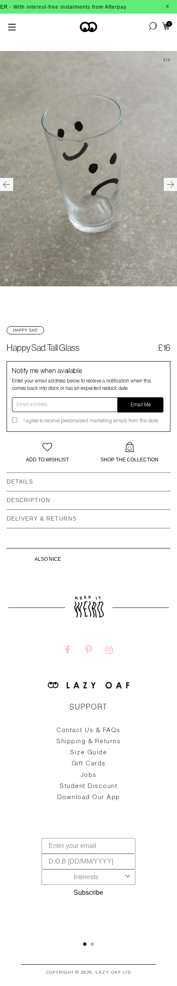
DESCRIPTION (28, 500)
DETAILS (20, 481)
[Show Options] (127, 877)
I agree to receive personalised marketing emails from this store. (91, 421)
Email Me (140, 405)
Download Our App (88, 798)
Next (170, 184)
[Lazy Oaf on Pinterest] (88, 651)
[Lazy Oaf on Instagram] (109, 651)
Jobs (89, 775)
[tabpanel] (88, 783)
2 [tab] (92, 944)
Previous (6, 184)
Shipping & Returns (88, 742)
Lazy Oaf (108, 973)
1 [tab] (84, 944)
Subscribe (88, 892)
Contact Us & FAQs (88, 731)
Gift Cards (89, 764)
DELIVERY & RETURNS (42, 518)
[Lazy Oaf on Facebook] (68, 651)
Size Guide (88, 753)
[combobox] (86, 877)
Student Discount (88, 786)
